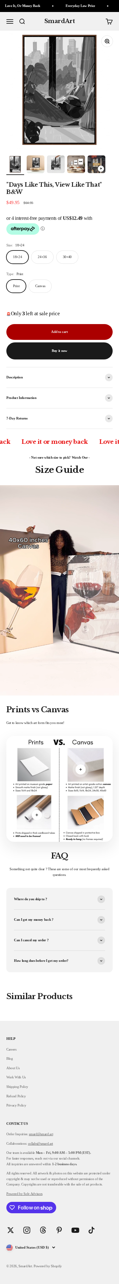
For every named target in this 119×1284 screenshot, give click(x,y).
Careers (11, 1049)
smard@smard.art (41, 1134)
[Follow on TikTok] (91, 1230)
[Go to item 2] (35, 165)
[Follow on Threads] (43, 1230)
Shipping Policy (17, 1086)
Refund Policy (16, 1096)
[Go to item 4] (76, 165)
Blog (9, 1058)
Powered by (14, 1194)
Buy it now (59, 351)
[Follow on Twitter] (10, 1230)
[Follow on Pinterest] (59, 1230)
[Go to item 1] (15, 165)
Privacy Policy (16, 1105)
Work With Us (16, 1077)
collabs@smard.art (40, 1143)
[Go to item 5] (96, 165)
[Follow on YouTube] (75, 1230)
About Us (12, 1068)
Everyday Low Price (69, 6)
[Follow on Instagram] (27, 1230)
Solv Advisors (33, 1194)
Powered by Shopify (48, 1266)
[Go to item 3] (56, 165)
